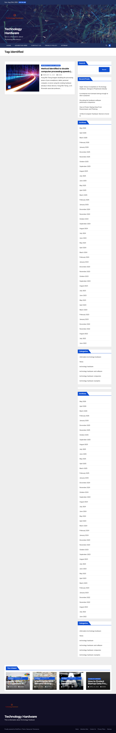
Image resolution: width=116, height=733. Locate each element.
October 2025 (84, 161)
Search (82, 63)
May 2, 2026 (40, 686)
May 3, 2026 (13, 686)
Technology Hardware (21, 716)
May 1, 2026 (67, 686)
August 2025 (84, 171)
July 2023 (83, 290)
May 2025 (83, 185)
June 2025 (83, 180)
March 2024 (83, 252)
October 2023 (84, 276)
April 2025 (83, 190)
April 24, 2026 (94, 686)
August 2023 (84, 286)
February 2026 (84, 142)
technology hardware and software (91, 371)
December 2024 (85, 209)
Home (9, 45)
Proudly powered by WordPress (13, 729)
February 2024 (84, 257)
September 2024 (85, 224)
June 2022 (83, 343)
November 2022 (85, 329)
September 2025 (85, 166)
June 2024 (83, 238)
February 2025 (84, 200)
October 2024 (84, 219)
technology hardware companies (90, 376)
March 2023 (83, 310)
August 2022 (84, 333)
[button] (106, 45)
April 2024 (83, 247)
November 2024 (85, 214)
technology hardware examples (90, 381)
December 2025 (85, 152)
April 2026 (83, 133)
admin (60, 75)
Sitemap (64, 45)
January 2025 (84, 204)
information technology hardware (51, 65)
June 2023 (83, 295)
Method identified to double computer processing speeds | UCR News (56, 71)
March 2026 (83, 137)
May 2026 (83, 128)
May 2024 (83, 243)
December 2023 (85, 267)
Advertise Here (21, 45)
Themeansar (36, 729)
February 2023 (84, 314)
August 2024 (84, 228)
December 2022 (85, 324)
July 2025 (83, 176)
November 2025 (85, 157)
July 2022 (83, 338)
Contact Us (36, 45)
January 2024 (84, 262)
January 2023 (84, 319)
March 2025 (83, 195)
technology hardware (86, 366)
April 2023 (83, 305)
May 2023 (83, 300)
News (81, 362)
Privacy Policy (51, 45)
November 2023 (85, 271)
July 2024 (83, 233)
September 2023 (85, 281)
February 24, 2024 (49, 75)
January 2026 (84, 147)
